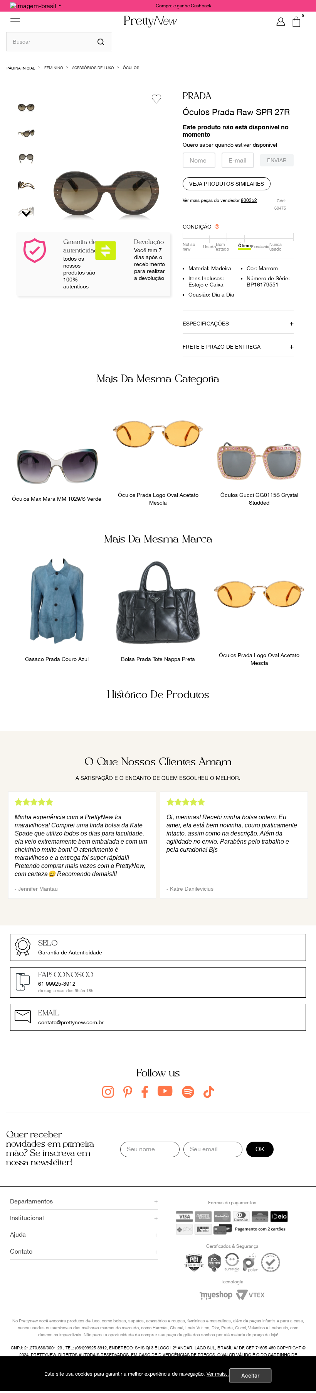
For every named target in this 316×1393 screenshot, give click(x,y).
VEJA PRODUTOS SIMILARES (226, 184)
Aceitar (250, 1375)
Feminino (53, 67)
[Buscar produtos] (101, 41)
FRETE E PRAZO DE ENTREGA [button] (222, 347)
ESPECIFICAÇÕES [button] (206, 323)
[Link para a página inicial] (21, 67)
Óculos (131, 67)
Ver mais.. (218, 1374)
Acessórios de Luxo (93, 67)
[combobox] (59, 41)
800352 (249, 200)
